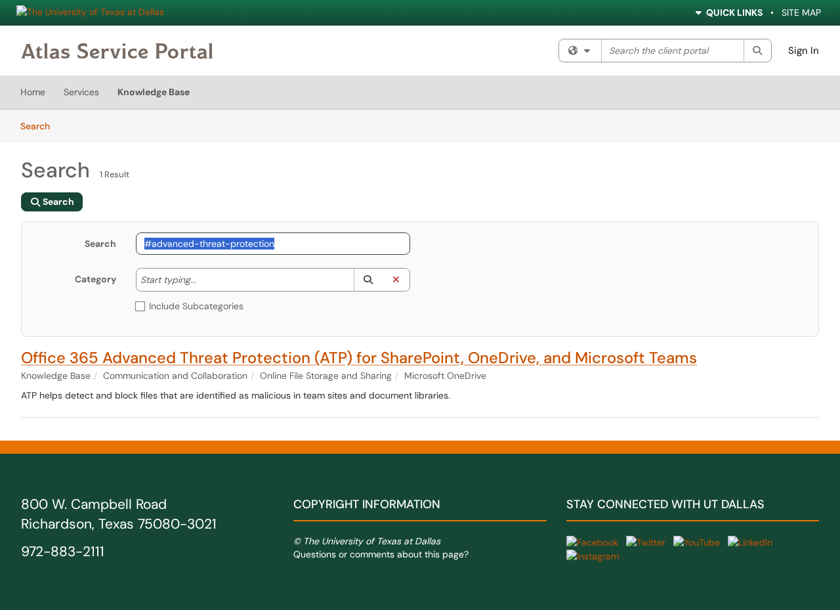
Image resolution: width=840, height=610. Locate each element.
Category (95, 279)
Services (81, 92)
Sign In (803, 50)
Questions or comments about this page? (381, 554)
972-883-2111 (62, 551)
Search (39, 126)
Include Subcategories (196, 306)
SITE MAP (801, 12)
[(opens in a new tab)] (117, 50)
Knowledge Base (153, 92)
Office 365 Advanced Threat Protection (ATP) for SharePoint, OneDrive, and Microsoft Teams (359, 357)
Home (32, 92)
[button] (368, 280)
